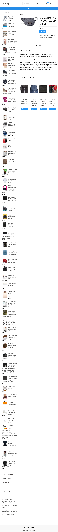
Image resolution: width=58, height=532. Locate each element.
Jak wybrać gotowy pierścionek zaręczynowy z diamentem (8, 516)
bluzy (41, 39)
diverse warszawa (47, 39)
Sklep (32, 527)
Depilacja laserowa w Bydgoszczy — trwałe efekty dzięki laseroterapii (8, 501)
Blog (25, 527)
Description (39, 46)
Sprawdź (43, 31)
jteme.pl (6, 3)
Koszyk (28, 527)
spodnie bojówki (44, 40)
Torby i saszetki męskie (29, 13)
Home (21, 13)
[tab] (39, 45)
